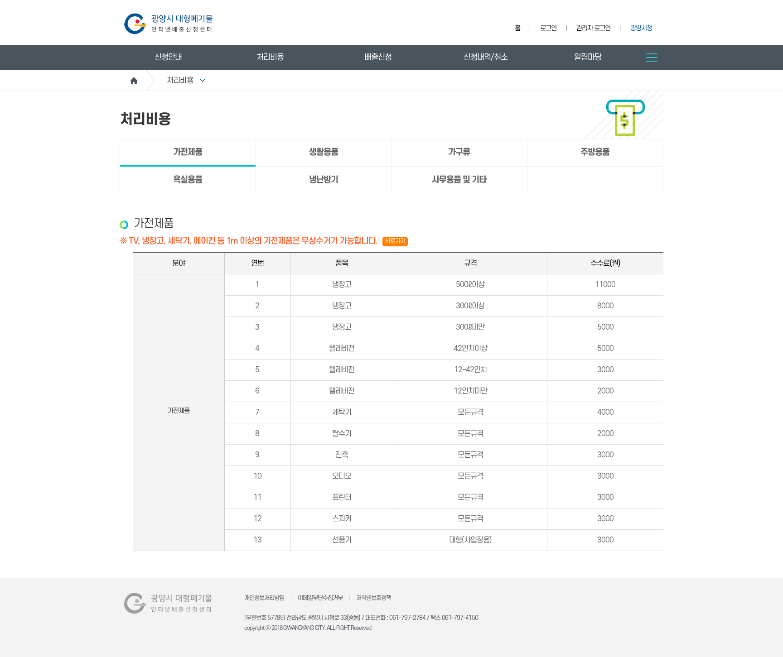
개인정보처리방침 (264, 598)
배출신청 (378, 57)
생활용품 (323, 152)
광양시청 (641, 28)
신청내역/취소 (486, 57)
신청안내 (168, 57)
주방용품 (594, 152)
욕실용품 (187, 180)
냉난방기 (323, 180)
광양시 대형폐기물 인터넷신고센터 (168, 23)
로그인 (548, 28)
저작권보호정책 (373, 598)
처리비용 (270, 57)
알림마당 (587, 57)
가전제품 (187, 152)
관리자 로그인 (593, 28)
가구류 (459, 152)
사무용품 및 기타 (459, 180)
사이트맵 (651, 57)
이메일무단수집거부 (320, 598)
